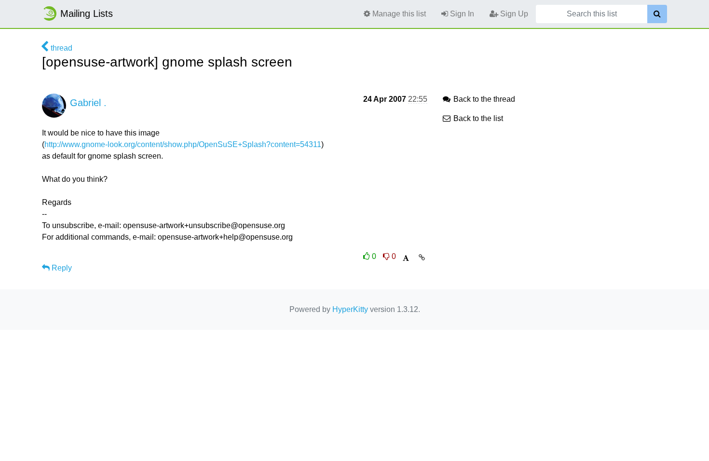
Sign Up (513, 14)
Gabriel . (88, 102)
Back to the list (477, 118)
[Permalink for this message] (421, 257)
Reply (61, 268)
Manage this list (398, 14)
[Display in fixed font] (405, 258)
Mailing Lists (86, 13)
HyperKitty (350, 309)
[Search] (657, 14)
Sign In (461, 14)
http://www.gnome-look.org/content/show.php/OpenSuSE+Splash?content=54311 (182, 144)
